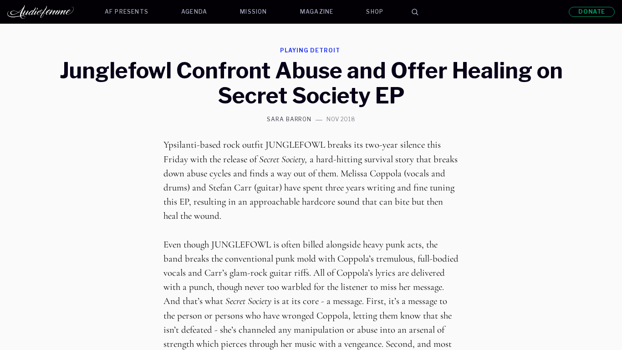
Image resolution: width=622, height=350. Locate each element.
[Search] (415, 12)
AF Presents (126, 11)
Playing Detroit (310, 50)
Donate (591, 11)
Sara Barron (289, 119)
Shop (374, 11)
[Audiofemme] (47, 12)
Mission (253, 11)
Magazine (317, 11)
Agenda (194, 11)
